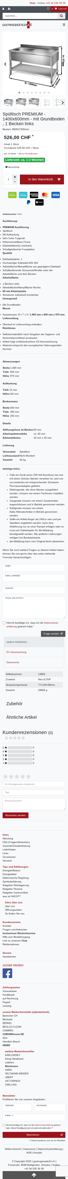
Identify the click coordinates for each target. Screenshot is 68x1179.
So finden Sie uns (14, 913)
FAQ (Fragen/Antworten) (16, 842)
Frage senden (51, 633)
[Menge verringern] (14, 182)
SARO (8, 1069)
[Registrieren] (10, 9)
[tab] (34, 642)
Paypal (6, 1002)
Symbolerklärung (12, 881)
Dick (5, 1037)
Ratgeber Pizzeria (12, 889)
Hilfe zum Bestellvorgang (16, 936)
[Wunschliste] (48, 9)
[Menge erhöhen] (14, 177)
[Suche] (61, 16)
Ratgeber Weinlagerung (16, 885)
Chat (32, 3)
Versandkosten (31, 154)
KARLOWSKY (12, 1055)
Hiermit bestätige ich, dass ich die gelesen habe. (32, 624)
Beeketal (7, 1019)
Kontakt (7, 925)
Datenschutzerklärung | (50, 1149)
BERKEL (7, 1023)
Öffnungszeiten (13, 909)
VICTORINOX (12, 1080)
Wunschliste (13, 167)
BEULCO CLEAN (12, 1026)
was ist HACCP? (12, 896)
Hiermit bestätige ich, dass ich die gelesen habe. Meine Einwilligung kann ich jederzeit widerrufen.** (33, 1126)
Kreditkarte (9, 994)
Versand (7, 860)
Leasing (7, 1005)
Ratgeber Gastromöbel (15, 892)
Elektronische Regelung (16, 877)
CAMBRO (8, 1030)
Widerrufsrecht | (14, 1149)
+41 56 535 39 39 (55, 3)
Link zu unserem (15, 940)
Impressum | (30, 1149)
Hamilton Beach (11, 1041)
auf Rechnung (10, 998)
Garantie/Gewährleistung (16, 845)
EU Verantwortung (16, 652)
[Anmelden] (3, 9)
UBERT (9, 1077)
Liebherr (9, 1062)
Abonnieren (33, 1134)
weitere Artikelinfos (16, 641)
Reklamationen (11, 944)
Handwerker (9, 956)
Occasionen (9, 857)
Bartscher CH (10, 1015)
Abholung (8, 838)
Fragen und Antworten (15, 929)
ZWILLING (11, 1084)
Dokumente (12, 662)
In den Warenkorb (40, 179)
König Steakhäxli (14, 1058)
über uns (10, 906)
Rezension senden (15, 815)
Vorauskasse (10, 991)
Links (5, 853)
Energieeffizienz (11, 870)
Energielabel (9, 874)
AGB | (29, 1152)
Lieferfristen (9, 849)
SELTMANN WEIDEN (16, 1073)
